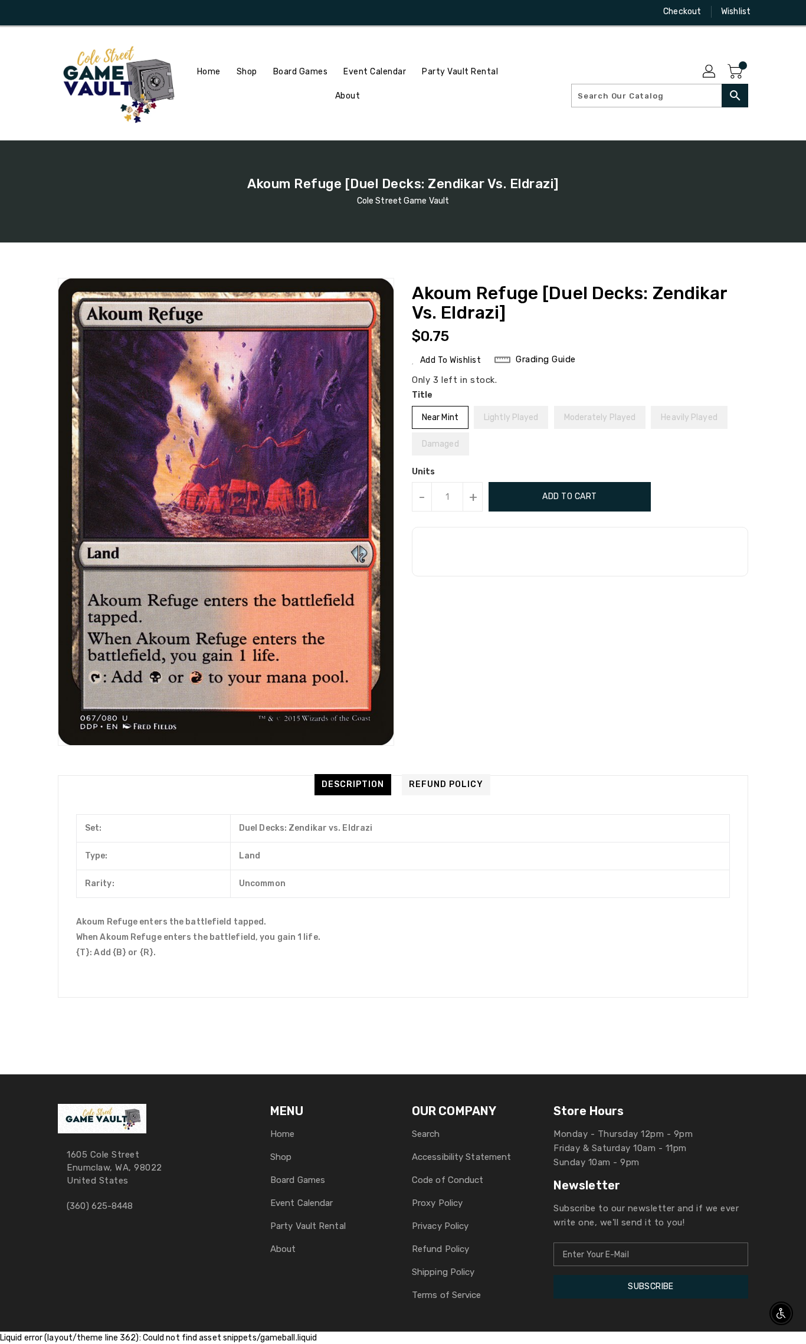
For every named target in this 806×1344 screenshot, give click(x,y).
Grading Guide (546, 359)
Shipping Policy (443, 1272)
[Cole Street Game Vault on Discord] (86, 12)
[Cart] (736, 72)
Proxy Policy (437, 1203)
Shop (280, 1157)
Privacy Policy (440, 1226)
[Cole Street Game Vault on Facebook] (41, 12)
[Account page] (710, 72)
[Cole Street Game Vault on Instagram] (64, 12)
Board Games (297, 1180)
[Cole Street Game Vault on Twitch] (108, 12)
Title (422, 395)
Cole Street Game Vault (403, 201)
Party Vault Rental (308, 1226)
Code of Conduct (448, 1180)
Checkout (682, 11)
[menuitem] (209, 72)
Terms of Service (446, 1295)
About (283, 1249)
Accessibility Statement (461, 1157)
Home (282, 1134)
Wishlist (736, 11)
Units (423, 472)
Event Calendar (301, 1203)
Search (426, 1134)
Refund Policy (440, 1249)
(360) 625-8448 (100, 1206)
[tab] (352, 784)
